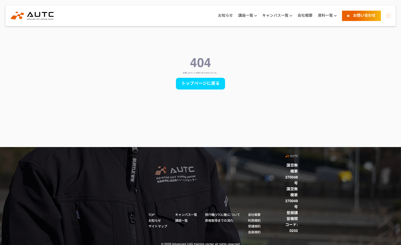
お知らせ (225, 16)
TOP (151, 215)
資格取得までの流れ (219, 220)
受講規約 (254, 226)
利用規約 (254, 220)
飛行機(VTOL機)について (222, 215)
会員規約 (254, 232)
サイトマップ (157, 226)
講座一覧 (181, 220)
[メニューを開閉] (388, 16)
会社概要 (305, 16)
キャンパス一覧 (186, 215)
